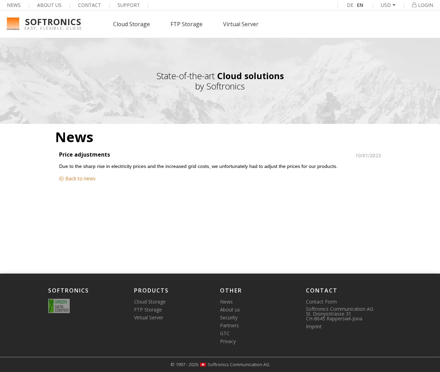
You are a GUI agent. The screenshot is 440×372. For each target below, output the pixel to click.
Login (425, 5)
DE (350, 5)
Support (129, 5)
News (14, 5)
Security (229, 317)
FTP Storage (186, 24)
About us (49, 5)
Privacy (228, 341)
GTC (225, 333)
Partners (229, 325)
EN (360, 5)
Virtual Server (240, 24)
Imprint (314, 326)
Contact (89, 5)
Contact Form (321, 301)
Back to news (80, 178)
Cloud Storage (131, 24)
